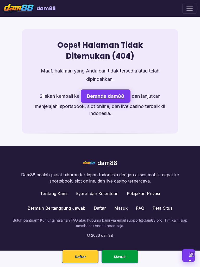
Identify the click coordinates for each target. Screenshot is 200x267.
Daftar (100, 208)
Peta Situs (162, 208)
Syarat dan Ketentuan (97, 193)
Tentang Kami (53, 193)
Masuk (121, 208)
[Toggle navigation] (189, 8)
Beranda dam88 (105, 96)
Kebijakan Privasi (143, 193)
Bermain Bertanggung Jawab (56, 208)
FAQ (140, 208)
